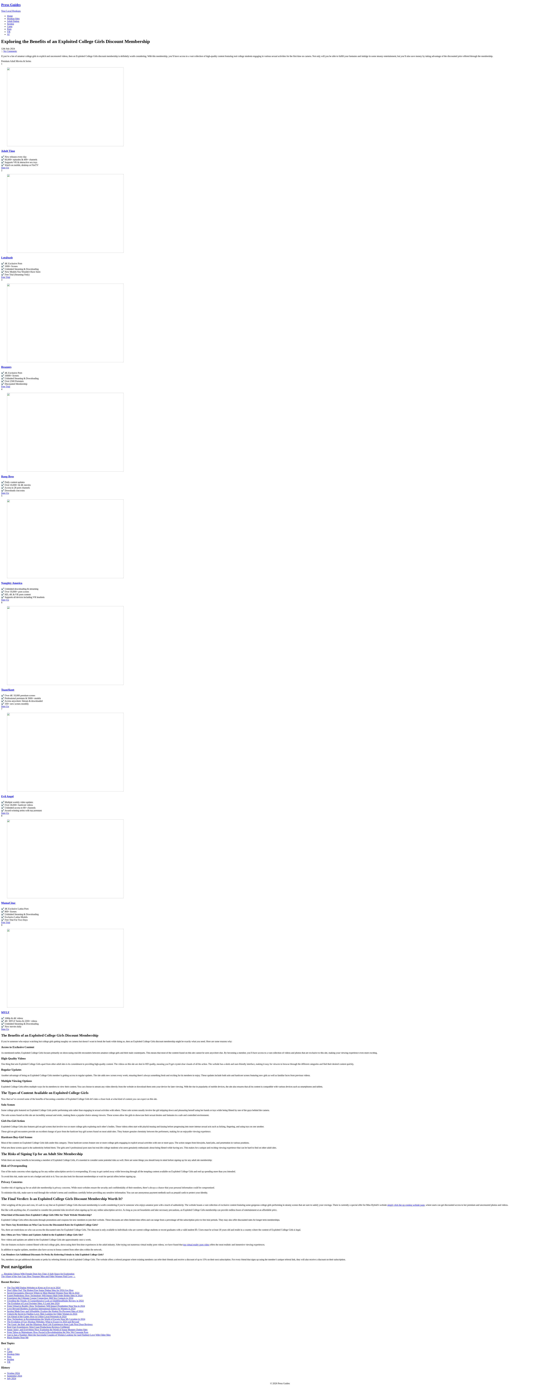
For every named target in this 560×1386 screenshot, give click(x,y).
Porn (9, 29)
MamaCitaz (8, 902)
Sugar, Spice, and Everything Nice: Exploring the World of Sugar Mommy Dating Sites (47, 1329)
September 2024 (14, 1376)
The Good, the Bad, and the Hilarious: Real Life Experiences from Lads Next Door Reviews (49, 1324)
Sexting (10, 24)
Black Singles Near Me (17, 1337)
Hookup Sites (13, 18)
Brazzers (6, 367)
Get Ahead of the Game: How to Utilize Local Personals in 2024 (36, 1316)
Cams (9, 26)
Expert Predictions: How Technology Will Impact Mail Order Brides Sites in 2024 (44, 1295)
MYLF (5, 1012)
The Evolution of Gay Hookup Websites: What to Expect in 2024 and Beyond (43, 1322)
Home (10, 16)
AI (8, 34)
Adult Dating (13, 21)
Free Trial (5, 277)
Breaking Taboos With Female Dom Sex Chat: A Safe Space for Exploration (37, 1274)
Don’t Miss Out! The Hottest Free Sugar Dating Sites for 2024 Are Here (40, 1290)
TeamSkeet (7, 689)
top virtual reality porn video (196, 1244)
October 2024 (13, 1373)
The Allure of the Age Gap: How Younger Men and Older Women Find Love (38, 1276)
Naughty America (11, 583)
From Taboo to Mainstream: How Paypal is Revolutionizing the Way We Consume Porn (47, 1332)
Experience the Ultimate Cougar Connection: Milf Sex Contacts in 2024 (40, 1298)
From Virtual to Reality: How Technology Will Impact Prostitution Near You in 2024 (46, 1306)
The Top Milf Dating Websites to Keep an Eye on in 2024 (33, 1287)
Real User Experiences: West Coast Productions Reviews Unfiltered (38, 1327)
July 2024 (11, 1378)
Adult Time (8, 150)
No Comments (10, 51)
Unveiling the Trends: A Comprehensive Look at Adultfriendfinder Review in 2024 (45, 1301)
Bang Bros (7, 476)
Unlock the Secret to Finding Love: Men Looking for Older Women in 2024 (42, 1314)
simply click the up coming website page (406, 1205)
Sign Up (5, 167)
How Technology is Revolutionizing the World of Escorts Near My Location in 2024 (46, 1319)
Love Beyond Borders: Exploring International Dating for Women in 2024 (41, 1308)
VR (8, 31)
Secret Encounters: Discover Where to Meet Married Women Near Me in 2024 (43, 1293)
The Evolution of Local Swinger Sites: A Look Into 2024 (33, 1303)
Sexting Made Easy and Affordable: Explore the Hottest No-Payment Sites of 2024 (45, 1311)
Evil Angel (7, 796)
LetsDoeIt (7, 257)
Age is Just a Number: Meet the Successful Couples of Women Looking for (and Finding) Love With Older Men (59, 1335)
